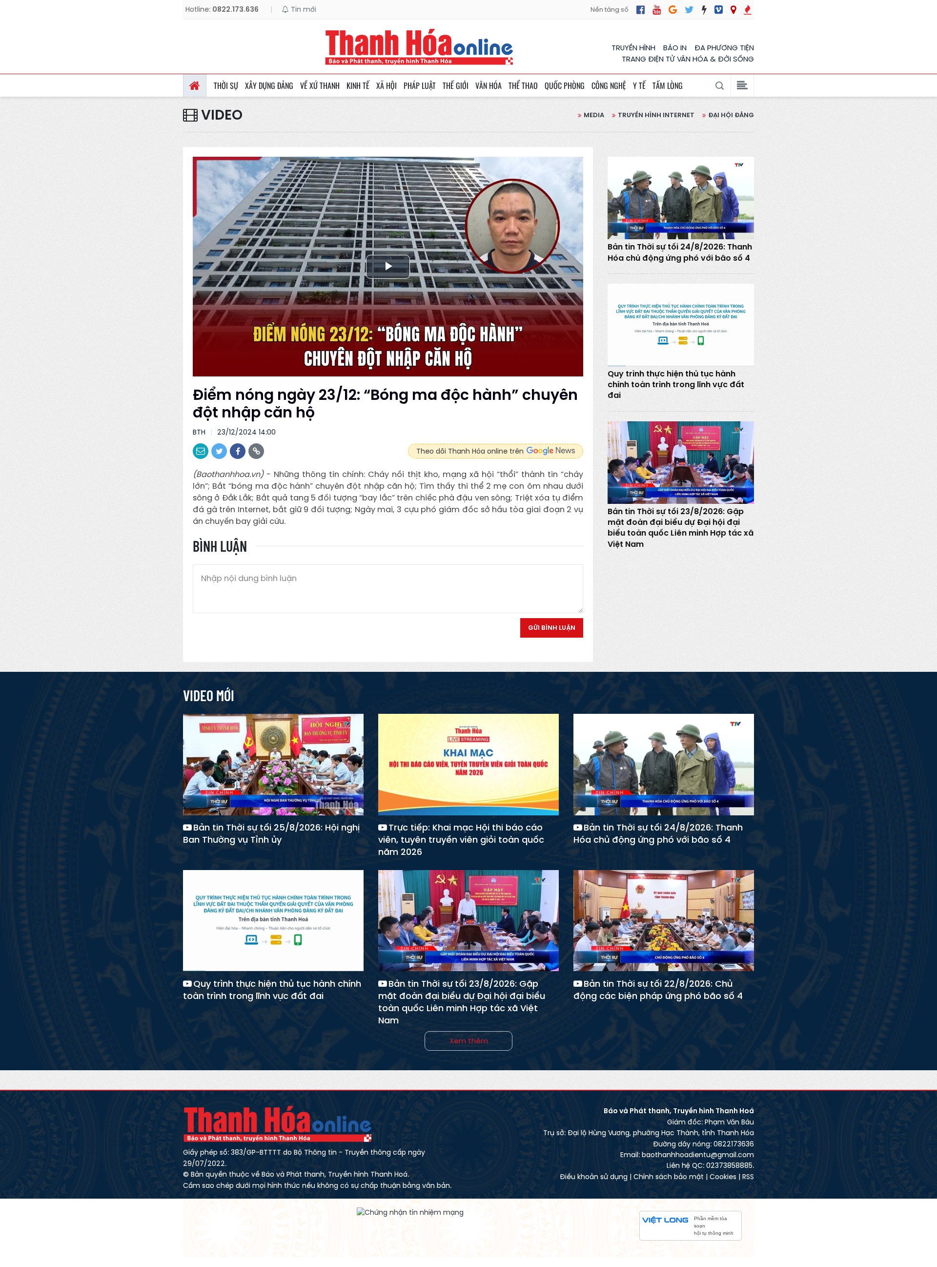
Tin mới (302, 9)
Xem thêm (468, 1041)
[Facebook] (640, 9)
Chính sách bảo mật (668, 1177)
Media (594, 115)
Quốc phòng (565, 85)
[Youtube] (656, 9)
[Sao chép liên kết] (256, 451)
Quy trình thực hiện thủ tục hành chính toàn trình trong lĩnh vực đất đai (676, 385)
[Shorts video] (748, 9)
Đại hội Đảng (731, 115)
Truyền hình (633, 47)
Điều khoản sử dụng (594, 1177)
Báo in (675, 47)
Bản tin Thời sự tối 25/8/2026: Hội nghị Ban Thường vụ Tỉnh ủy (271, 833)
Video (220, 115)
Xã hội (386, 85)
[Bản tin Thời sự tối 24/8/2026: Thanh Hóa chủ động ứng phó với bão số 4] (681, 198)
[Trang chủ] (194, 85)
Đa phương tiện (724, 47)
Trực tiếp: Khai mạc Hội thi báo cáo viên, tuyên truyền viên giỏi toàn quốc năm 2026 (461, 839)
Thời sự (226, 85)
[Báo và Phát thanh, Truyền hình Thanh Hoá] (420, 46)
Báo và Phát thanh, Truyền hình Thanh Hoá (278, 1123)
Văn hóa (488, 85)
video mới (208, 695)
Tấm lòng (667, 85)
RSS (748, 1177)
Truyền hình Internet (656, 115)
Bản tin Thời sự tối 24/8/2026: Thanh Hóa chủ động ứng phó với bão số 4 (680, 252)
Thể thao (523, 85)
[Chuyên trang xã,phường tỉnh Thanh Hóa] (733, 9)
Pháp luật (420, 85)
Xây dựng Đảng (269, 85)
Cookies (723, 1177)
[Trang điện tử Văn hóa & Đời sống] (718, 9)
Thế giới (455, 85)
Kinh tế (357, 85)
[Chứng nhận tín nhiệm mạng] (410, 1212)
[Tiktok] (704, 9)
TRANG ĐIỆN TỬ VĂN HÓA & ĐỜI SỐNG (688, 59)
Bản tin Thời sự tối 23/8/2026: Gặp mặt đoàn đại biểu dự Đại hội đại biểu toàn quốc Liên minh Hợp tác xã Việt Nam (681, 528)
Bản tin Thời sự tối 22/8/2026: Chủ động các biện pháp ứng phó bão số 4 (658, 989)
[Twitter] (689, 9)
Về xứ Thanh (320, 85)
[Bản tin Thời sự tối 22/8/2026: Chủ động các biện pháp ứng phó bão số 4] (663, 921)
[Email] (200, 451)
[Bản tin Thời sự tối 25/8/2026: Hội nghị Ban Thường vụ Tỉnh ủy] (273, 764)
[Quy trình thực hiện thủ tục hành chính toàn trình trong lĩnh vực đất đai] (681, 325)
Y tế (639, 85)
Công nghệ (608, 85)
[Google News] (673, 9)
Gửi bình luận (551, 627)
